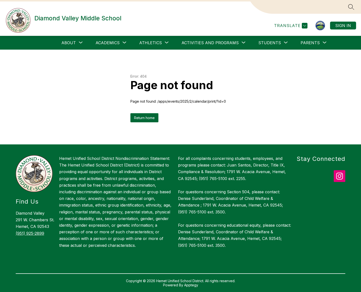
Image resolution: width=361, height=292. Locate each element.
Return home (144, 118)
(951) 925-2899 (30, 233)
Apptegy (191, 285)
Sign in (343, 25)
